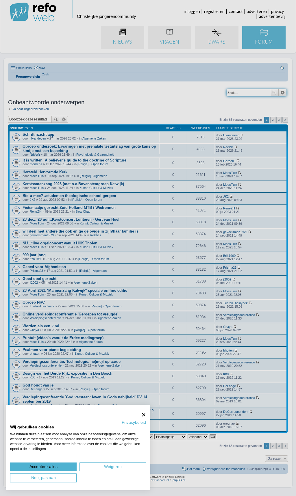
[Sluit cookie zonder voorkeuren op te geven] (143, 414)
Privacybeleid (134, 422)
